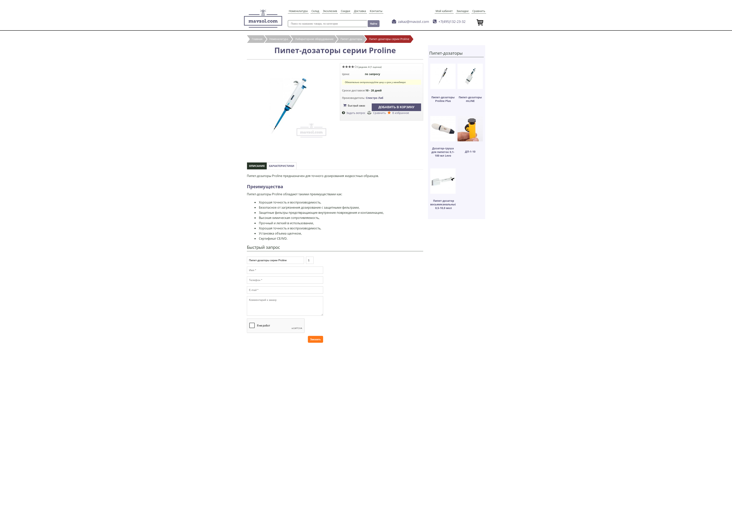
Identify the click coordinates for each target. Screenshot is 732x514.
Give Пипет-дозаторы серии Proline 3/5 (349, 66)
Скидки (345, 11)
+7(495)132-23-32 (452, 21)
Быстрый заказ (356, 105)
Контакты (376, 11)
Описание (257, 166)
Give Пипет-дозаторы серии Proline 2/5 (346, 66)
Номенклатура (298, 11)
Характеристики (281, 166)
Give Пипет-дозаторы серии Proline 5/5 (355, 66)
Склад (315, 11)
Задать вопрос (355, 113)
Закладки (463, 11)
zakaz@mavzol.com (413, 21)
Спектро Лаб (374, 98)
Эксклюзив (330, 11)
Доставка (360, 11)
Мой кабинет (444, 11)
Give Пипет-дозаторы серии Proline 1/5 (343, 66)
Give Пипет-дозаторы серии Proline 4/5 (352, 66)
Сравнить (478, 11)
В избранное (400, 113)
